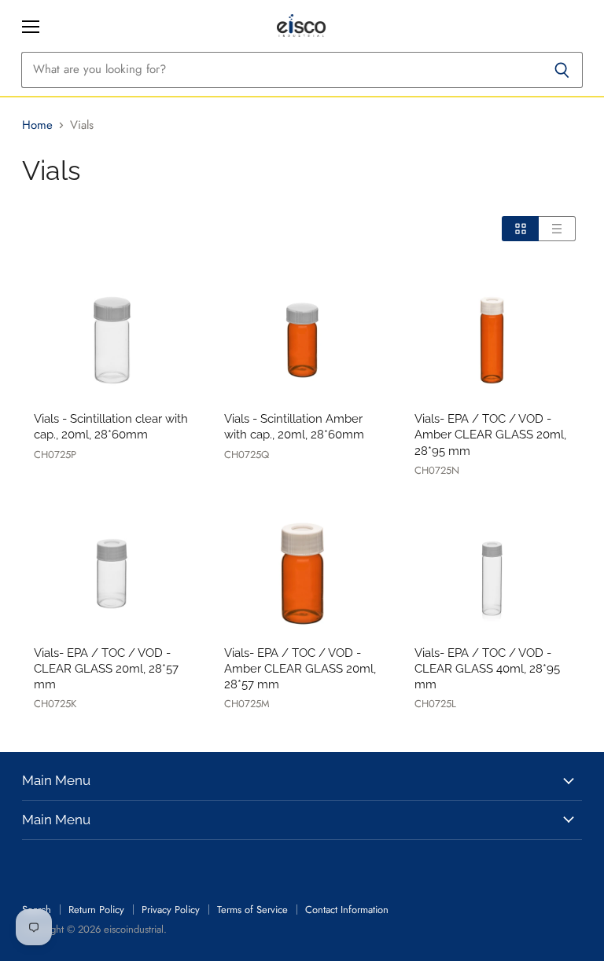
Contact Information (347, 909)
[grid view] (520, 228)
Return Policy (96, 909)
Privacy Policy (171, 909)
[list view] (557, 228)
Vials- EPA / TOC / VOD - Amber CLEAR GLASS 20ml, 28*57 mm (300, 668)
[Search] (562, 70)
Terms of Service (252, 909)
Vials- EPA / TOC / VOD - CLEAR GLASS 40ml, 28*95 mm (487, 668)
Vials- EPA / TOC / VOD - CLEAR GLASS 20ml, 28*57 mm (106, 668)
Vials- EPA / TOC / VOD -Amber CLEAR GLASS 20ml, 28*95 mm (490, 434)
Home (37, 125)
